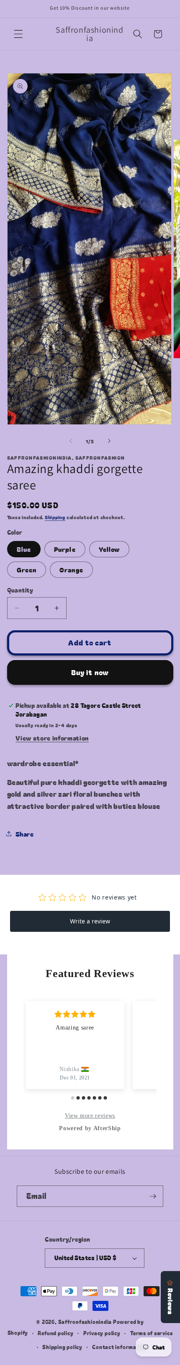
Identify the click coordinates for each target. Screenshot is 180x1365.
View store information (52, 737)
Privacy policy (102, 1332)
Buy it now (90, 672)
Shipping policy (62, 1346)
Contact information (119, 1346)
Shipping (55, 517)
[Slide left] (71, 441)
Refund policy (55, 1332)
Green (27, 569)
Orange (71, 569)
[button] (18, 34)
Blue (24, 549)
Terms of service (151, 1332)
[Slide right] (109, 441)
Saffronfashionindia (85, 1321)
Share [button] (24, 833)
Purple (65, 549)
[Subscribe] (153, 1196)
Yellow (109, 549)
